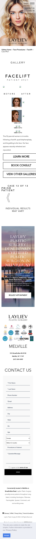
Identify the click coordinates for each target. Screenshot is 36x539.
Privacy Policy (18, 513)
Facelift (29, 50)
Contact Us (29, 8)
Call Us (31, 11)
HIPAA (11, 513)
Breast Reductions (15, 279)
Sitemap (6, 513)
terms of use (24, 467)
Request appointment (18, 295)
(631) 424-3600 (18, 359)
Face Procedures (19, 50)
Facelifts (29, 279)
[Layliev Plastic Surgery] (18, 41)
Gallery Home (6, 50)
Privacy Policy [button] (11, 530)
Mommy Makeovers (20, 278)
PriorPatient (8, 189)
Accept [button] (6, 535)
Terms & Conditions (28, 513)
